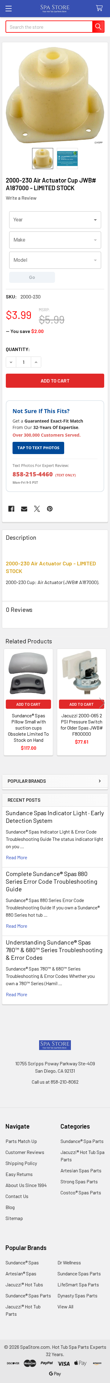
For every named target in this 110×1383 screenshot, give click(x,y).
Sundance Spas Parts (79, 1273)
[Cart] (100, 8)
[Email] (24, 508)
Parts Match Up (21, 1141)
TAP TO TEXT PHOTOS (38, 447)
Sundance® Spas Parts (28, 1295)
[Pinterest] (49, 508)
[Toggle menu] (8, 8)
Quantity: (18, 349)
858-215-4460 (33, 474)
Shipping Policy (21, 1163)
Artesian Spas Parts (81, 1170)
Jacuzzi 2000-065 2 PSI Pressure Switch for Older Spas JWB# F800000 (82, 724)
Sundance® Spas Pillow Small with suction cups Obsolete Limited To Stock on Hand (28, 727)
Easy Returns (19, 1174)
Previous (8, 702)
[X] (36, 508)
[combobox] (55, 219)
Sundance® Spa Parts (82, 1141)
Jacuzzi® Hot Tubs (24, 1284)
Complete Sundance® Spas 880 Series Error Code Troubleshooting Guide (51, 881)
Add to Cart (28, 704)
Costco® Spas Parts (81, 1192)
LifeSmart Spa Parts (78, 1284)
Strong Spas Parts (79, 1181)
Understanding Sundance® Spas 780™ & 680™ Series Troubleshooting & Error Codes (54, 949)
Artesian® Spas (21, 1273)
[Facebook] (11, 508)
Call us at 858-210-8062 (55, 1082)
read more (16, 857)
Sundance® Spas (22, 1262)
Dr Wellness (69, 1262)
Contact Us (17, 1196)
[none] (55, 95)
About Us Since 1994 (26, 1185)
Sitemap (14, 1218)
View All (65, 1306)
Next (102, 702)
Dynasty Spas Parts (77, 1295)
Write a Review (21, 198)
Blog (10, 1207)
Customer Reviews (25, 1152)
